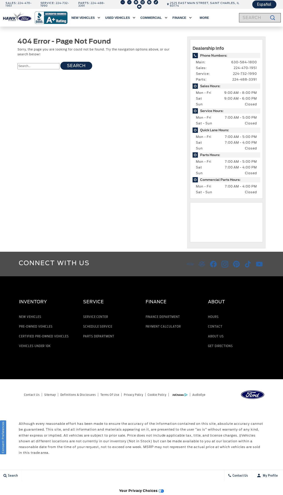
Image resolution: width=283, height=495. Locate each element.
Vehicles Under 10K (35, 346)
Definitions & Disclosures (78, 394)
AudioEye (199, 394)
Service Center (95, 317)
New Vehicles (83, 17)
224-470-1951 (245, 68)
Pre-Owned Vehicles (36, 326)
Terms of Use (109, 394)
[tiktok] (156, 2)
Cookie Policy (157, 394)
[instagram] (142, 2)
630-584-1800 (244, 62)
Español (264, 4)
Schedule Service (97, 326)
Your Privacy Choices (139, 491)
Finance (179, 17)
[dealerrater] (129, 2)
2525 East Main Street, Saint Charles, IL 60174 (204, 4)
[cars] (122, 2)
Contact (215, 326)
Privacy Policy (133, 394)
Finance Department (163, 317)
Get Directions (220, 346)
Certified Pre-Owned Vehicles (44, 336)
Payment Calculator (163, 326)
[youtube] (139, 6)
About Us (216, 336)
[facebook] (136, 2)
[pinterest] (149, 2)
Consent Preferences (3, 437)
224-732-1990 (245, 73)
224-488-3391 (244, 79)
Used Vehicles (117, 17)
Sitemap (50, 394)
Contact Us (32, 394)
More (204, 18)
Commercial (151, 17)
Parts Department (98, 336)
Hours (213, 317)
